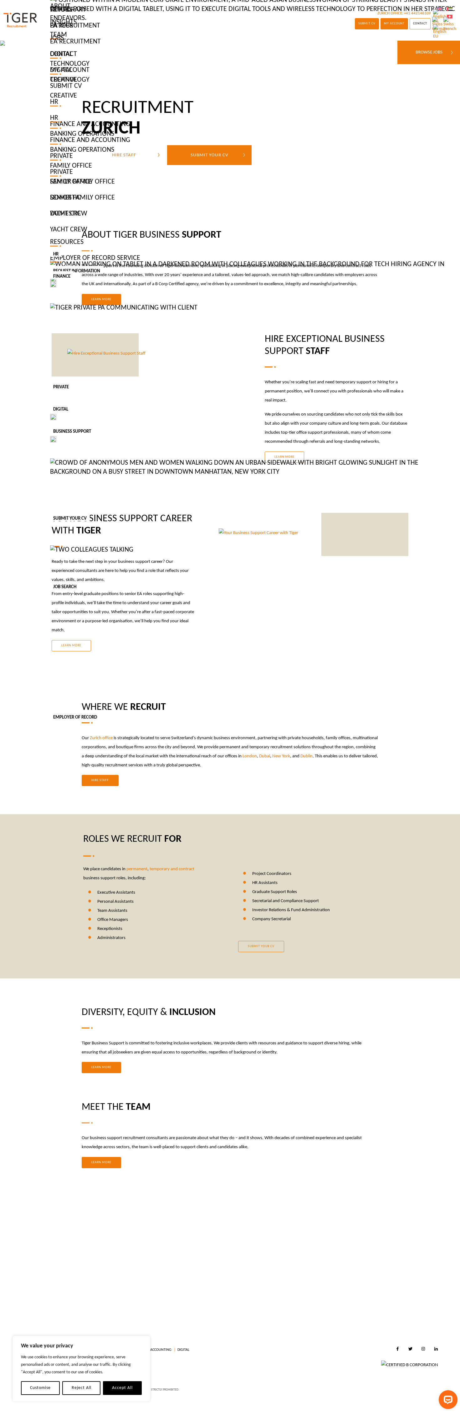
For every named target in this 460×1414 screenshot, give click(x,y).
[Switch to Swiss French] (449, 24)
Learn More (101, 1067)
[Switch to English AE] (450, 9)
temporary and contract (172, 869)
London (250, 756)
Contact (63, 54)
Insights (63, 22)
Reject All (81, 1388)
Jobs (57, 38)
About (60, 6)
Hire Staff (100, 780)
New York (281, 756)
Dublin (306, 756)
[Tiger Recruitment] (20, 20)
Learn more (101, 1162)
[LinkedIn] (436, 1349)
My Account (69, 70)
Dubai (264, 756)
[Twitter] (410, 1349)
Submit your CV (261, 946)
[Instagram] (423, 1349)
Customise (40, 1388)
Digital (183, 1350)
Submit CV (66, 86)
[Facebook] (398, 1349)
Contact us (268, 1286)
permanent (136, 869)
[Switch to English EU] (439, 32)
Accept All (122, 1388)
